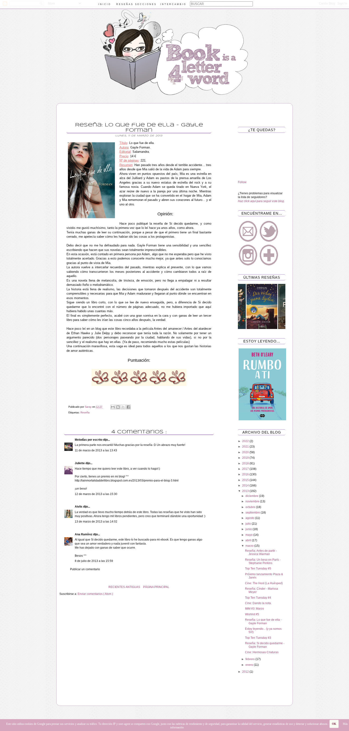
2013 (246, 491)
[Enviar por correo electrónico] (112, 407)
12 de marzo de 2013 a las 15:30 (96, 494)
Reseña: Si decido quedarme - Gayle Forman (264, 645)
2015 (246, 480)
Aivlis (79, 506)
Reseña (85, 412)
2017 (246, 469)
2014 (246, 485)
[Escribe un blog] (118, 407)
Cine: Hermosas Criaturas (261, 652)
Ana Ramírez (84, 534)
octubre (250, 507)
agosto (250, 518)
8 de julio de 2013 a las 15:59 (94, 561)
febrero (250, 659)
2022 (246, 441)
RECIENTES (116, 587)
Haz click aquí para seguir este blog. (261, 201)
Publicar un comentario (85, 569)
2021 (246, 446)
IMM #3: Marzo (254, 608)
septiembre (253, 512)
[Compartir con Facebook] (128, 407)
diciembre (252, 496)
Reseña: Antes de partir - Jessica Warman (261, 552)
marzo (249, 545)
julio (248, 523)
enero (249, 664)
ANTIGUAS (133, 587)
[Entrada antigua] (60, 587)
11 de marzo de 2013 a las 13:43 (96, 450)
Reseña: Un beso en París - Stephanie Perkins (263, 561)
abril (248, 540)
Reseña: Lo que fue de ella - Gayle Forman (263, 621)
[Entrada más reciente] (217, 587)
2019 (246, 457)
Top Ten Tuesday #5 (258, 568)
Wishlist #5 (252, 614)
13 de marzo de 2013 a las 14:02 (96, 521)
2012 (246, 671)
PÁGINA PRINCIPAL (156, 587)
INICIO (104, 4)
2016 (246, 474)
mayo (249, 535)
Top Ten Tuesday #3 (258, 637)
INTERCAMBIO (173, 4)
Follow (242, 182)
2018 (246, 463)
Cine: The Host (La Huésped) (264, 583)
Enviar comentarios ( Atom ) (95, 594)
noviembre (252, 501)
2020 (246, 452)
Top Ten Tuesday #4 (258, 597)
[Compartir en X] (123, 407)
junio (249, 529)
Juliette (80, 463)
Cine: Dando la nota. (258, 603)
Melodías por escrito (89, 439)
